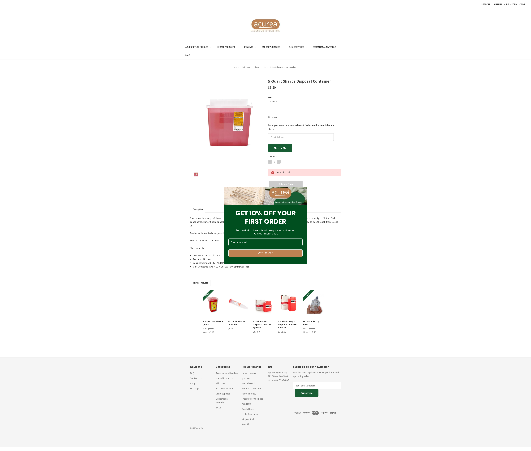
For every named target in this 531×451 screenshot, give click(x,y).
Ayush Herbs (248, 409)
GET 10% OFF (265, 253)
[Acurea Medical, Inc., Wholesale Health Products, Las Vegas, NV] (15, 434)
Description (198, 209)
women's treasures (251, 388)
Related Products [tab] (200, 282)
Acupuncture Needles (196, 47)
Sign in (498, 4)
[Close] (303, 190)
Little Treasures (250, 414)
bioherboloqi (248, 383)
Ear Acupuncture (271, 47)
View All (245, 424)
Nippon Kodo (248, 419)
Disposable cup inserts (311, 323)
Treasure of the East (252, 398)
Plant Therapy (249, 393)
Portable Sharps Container (236, 323)
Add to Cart (213, 304)
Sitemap (194, 388)
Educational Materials (324, 47)
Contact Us (196, 378)
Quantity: (272, 156)
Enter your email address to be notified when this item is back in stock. (301, 127)
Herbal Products (226, 47)
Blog (192, 383)
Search (485, 4)
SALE (187, 55)
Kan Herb (246, 403)
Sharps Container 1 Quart (213, 323)
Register (511, 4)
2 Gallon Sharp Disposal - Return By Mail (262, 324)
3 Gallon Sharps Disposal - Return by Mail (287, 324)
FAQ (192, 373)
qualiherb (246, 378)
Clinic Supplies (296, 47)
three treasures (249, 373)
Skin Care (248, 47)
